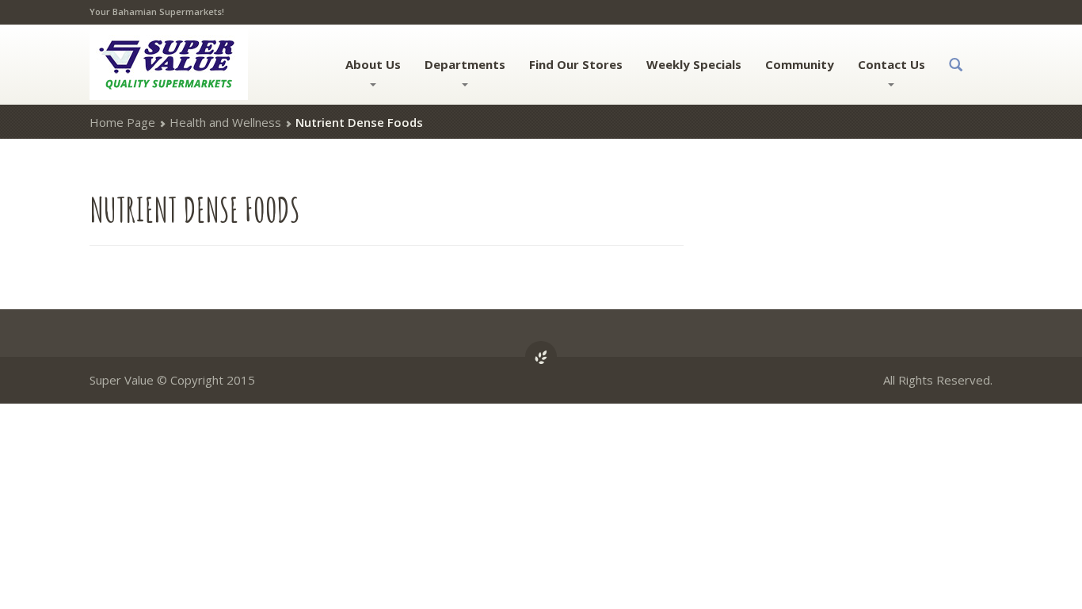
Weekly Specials (693, 64)
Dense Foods (195, 209)
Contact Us (891, 64)
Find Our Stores (576, 64)
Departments (465, 64)
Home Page (122, 122)
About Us (373, 64)
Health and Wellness (225, 122)
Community (799, 64)
